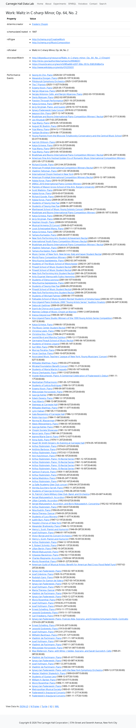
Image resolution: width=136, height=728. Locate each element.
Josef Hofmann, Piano (43, 532)
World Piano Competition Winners (49, 257)
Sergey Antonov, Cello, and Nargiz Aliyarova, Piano (57, 94)
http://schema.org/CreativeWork (48, 39)
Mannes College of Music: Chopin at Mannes (54, 311)
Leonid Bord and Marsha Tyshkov (49, 337)
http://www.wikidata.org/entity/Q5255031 (53, 67)
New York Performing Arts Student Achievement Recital (60, 238)
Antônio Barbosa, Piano (44, 449)
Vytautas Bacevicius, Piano (45, 554)
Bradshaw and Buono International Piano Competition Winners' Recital (67, 116)
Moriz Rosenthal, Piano (43, 599)
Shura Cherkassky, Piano (44, 372)
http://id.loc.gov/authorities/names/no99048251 (56, 60)
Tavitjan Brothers (40, 132)
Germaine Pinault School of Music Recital (52, 340)
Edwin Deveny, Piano (42, 398)
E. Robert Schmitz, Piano (44, 545)
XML (57, 706)
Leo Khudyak (38, 119)
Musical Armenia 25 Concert (46, 225)
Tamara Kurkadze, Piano (44, 234)
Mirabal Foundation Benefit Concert (50, 366)
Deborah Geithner (41, 305)
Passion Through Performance (47, 100)
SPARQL (72, 3)
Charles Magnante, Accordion (47, 558)
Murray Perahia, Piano (43, 350)
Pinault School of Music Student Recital (51, 266)
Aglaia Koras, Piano (41, 180)
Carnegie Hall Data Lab (20, 3)
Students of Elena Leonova (45, 279)
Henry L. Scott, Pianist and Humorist (50, 529)
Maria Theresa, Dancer (43, 590)
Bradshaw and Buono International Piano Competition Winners (63, 212)
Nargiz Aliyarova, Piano (43, 90)
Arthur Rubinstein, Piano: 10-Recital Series (53, 458)
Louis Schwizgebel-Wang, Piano (48, 228)
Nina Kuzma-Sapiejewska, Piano (48, 260)
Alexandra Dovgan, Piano (44, 78)
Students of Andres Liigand (45, 343)
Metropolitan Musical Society (46, 689)
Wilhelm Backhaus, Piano (44, 634)
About (48, 3)
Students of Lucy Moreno (44, 516)
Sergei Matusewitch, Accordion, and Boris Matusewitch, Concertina (65, 503)
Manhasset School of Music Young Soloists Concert (57, 209)
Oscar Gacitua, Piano (42, 353)
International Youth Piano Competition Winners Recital (59, 241)
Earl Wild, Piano (40, 346)
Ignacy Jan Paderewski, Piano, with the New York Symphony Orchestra (67, 670)
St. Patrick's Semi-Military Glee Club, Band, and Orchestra (60, 494)
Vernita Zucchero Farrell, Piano (47, 487)
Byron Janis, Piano (41, 433)
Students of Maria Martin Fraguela (49, 369)
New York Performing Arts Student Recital (53, 273)
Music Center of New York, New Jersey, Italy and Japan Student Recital (66, 254)
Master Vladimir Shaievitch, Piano (49, 673)
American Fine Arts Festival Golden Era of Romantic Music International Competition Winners (78, 158)
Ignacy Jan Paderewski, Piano (46, 570)
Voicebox (82, 3)
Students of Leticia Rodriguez (46, 385)
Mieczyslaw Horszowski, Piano (47, 391)
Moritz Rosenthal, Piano (44, 561)
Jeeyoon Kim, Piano (41, 113)
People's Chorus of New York (46, 522)
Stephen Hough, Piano (43, 222)
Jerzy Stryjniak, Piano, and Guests (48, 106)
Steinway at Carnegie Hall (45, 404)
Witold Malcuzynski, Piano (45, 551)
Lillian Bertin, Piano (41, 548)
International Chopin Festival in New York (52, 174)
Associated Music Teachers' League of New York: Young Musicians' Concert (69, 356)
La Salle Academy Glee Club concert (49, 484)
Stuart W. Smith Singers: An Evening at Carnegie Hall (58, 442)
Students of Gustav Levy (44, 676)
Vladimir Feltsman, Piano (44, 170)
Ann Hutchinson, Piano (43, 455)
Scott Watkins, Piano (42, 190)
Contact (93, 3)
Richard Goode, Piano (43, 164)
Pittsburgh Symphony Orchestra (48, 81)
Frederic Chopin (40, 24)
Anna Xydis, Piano (41, 439)
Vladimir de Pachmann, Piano (46, 593)
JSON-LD (24, 706)
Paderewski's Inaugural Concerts (48, 692)
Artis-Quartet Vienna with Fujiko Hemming (53, 276)
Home (40, 3)
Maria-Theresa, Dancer (43, 513)
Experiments (60, 3)
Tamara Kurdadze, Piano (44, 250)
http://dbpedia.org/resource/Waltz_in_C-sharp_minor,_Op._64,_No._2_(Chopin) (71, 57)
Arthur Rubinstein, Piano (44, 446)
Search (102, 3)
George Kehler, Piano (42, 426)
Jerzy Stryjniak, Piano (42, 218)
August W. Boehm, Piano (44, 126)
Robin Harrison (39, 417)
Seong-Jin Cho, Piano (42, 74)
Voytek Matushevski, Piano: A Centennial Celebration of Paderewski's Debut (70, 375)
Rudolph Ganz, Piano (42, 577)
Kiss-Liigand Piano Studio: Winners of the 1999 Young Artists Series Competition (72, 318)
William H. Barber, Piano (44, 679)
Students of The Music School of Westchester (55, 263)
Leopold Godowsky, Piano (45, 612)
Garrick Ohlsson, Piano (43, 142)
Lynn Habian (38, 410)
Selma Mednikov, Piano (43, 478)
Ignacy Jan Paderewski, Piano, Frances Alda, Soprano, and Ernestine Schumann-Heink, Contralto (80, 618)
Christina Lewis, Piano (43, 330)
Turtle (44, 706)
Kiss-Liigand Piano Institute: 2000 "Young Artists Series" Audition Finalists (68, 302)
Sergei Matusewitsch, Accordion (48, 497)
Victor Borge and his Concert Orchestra (52, 535)
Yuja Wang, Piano (40, 122)
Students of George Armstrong (47, 490)
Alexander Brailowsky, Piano (46, 526)
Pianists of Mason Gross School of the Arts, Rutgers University (63, 186)
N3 (51, 706)
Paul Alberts (38, 401)
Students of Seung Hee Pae (45, 202)
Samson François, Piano (44, 471)
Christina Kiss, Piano (42, 334)
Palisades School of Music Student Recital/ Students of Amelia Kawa (66, 298)
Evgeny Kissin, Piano (42, 87)
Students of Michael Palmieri (46, 295)
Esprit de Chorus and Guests (46, 308)
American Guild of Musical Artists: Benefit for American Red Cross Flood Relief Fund (74, 564)
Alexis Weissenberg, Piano (45, 423)
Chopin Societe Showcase (45, 430)
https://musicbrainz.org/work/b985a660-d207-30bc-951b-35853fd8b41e (68, 64)
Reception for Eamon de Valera (47, 580)
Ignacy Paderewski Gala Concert (48, 110)
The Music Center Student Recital (48, 327)
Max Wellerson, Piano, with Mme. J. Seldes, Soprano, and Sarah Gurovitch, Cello (71, 650)
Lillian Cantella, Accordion (45, 500)
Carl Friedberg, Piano (42, 615)
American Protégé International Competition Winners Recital (62, 167)
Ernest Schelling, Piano (43, 609)
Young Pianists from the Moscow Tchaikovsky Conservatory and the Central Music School (77, 135)
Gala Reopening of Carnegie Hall (48, 414)
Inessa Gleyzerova (41, 314)
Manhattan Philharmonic (44, 382)
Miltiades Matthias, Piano (44, 362)
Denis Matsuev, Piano (43, 97)
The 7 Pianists (39, 84)
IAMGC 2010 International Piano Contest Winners (56, 183)
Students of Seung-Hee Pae (46, 206)
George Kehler (39, 394)
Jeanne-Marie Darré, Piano (45, 436)
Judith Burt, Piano (41, 519)
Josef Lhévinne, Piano (42, 574)
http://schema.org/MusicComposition (51, 42)
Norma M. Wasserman (43, 420)
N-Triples (35, 706)
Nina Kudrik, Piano (41, 510)
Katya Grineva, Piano (42, 103)
